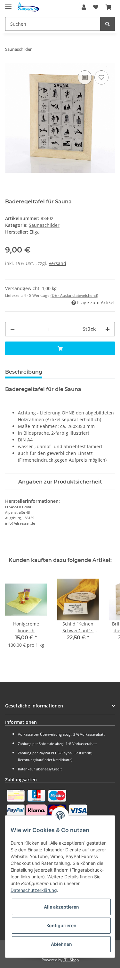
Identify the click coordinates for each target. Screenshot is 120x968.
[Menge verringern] (12, 329)
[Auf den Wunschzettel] (101, 77)
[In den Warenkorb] (60, 348)
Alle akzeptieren (61, 907)
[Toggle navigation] (8, 4)
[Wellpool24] (28, 7)
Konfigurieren (61, 925)
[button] (84, 7)
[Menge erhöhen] (107, 329)
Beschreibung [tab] (23, 372)
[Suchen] (107, 24)
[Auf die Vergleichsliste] (85, 77)
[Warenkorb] (108, 7)
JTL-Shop (71, 960)
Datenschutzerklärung (34, 890)
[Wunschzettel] (96, 7)
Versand (57, 263)
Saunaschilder (44, 225)
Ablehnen (61, 944)
